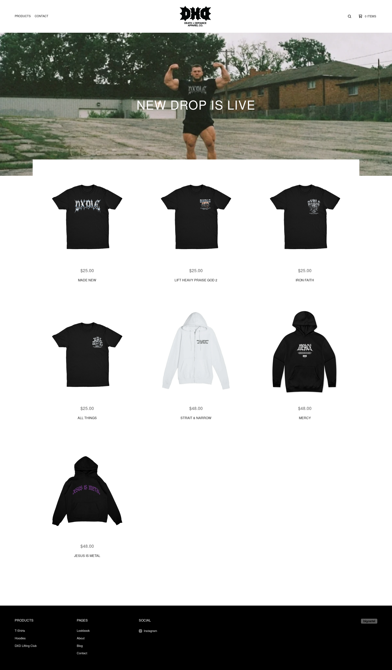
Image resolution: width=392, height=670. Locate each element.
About (81, 638)
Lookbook (83, 630)
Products (23, 16)
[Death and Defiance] (195, 16)
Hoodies (20, 638)
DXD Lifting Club (26, 645)
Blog (80, 645)
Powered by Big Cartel (369, 621)
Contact (41, 16)
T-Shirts (20, 630)
